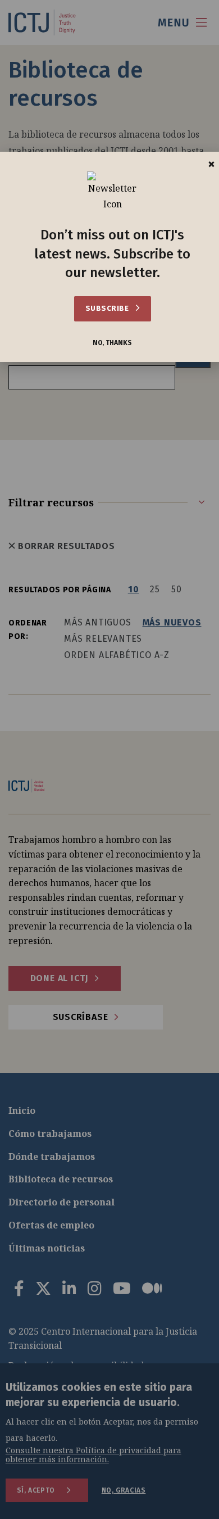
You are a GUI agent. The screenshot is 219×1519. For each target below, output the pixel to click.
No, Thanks (112, 343)
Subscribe (108, 308)
